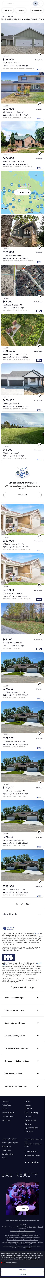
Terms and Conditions (9, 1139)
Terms (25, 1259)
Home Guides (6, 1120)
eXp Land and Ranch (32, 1128)
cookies (8, 1253)
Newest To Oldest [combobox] (21, 10)
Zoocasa (28, 1105)
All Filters (8, 10)
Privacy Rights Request (10, 1142)
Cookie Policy (6, 1150)
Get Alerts (38, 10)
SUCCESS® (28, 1109)
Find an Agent (6, 1105)
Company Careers (8, 1116)
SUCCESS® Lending (31, 1112)
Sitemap (4, 1158)
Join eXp (4, 1109)
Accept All (22, 1270)
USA (16, 904)
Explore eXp (6, 1101)
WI (22, 904)
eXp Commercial (30, 1120)
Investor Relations (8, 1112)
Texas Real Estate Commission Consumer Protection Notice (22, 1240)
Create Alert (22, 495)
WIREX (37, 933)
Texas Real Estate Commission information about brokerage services (22, 1237)
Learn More (28, 1248)
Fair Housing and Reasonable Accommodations (22, 1231)
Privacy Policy (6, 1146)
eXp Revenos (29, 1116)
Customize (22, 1274)
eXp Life (27, 1101)
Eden (28, 904)
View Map (24, 192)
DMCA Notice (22, 1224)
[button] (22, 914)
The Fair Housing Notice (27, 1244)
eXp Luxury (28, 1124)
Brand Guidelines (7, 1154)
